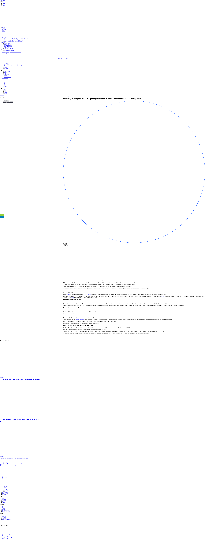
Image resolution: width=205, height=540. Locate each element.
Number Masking (5, 493)
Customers (4, 500)
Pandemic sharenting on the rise (8, 101)
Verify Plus (6, 487)
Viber (5, 491)
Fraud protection (5, 477)
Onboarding (4, 478)
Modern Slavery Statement (6, 531)
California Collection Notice (7, 534)
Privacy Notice (4, 530)
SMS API (6, 489)
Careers (3, 508)
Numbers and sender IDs (6, 519)
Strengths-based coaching (6, 511)
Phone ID (6, 484)
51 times (162, 296)
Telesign (8, 527)
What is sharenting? (6, 100)
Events (3, 501)
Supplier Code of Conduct (6, 533)
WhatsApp (6, 490)
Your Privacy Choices (6, 536)
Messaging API (4, 488)
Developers (4, 29)
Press (3, 507)
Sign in (4, 5)
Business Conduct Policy (6, 532)
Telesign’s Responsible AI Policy (7, 537)
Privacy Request (5, 538)
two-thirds (72, 297)
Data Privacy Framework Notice (7, 535)
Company (3, 31)
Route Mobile (2, 527)
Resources (4, 499)
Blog (3, 498)
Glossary (3, 502)
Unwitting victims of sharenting (8, 102)
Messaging (4, 518)
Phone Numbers (5, 492)
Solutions (3, 27)
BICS (6, 527)
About (3, 506)
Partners (3, 509)
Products (3, 28)
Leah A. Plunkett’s (88, 294)
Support (4, 3)
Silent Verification (7, 486)
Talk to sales (2, 95)
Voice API (4, 494)
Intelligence (6, 483)
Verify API (4, 485)
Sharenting (68, 294)
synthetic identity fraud (80, 319)
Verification (4, 517)
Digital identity (4, 482)
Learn (3, 30)
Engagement (4, 475)
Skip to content (2, 0)
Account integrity (5, 476)
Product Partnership (5, 510)
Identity (3, 515)
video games (169, 315)
